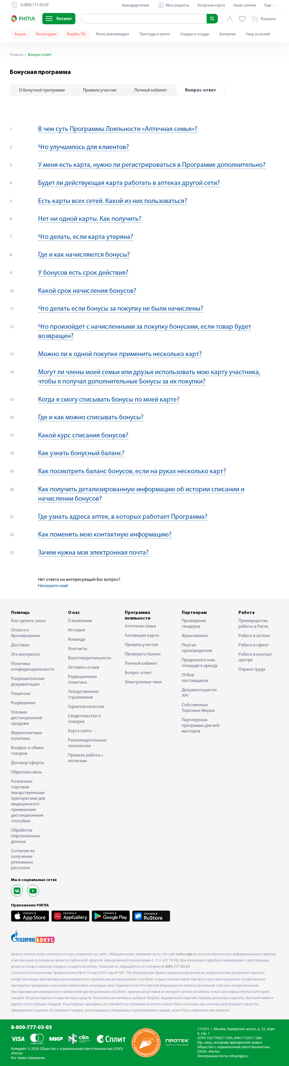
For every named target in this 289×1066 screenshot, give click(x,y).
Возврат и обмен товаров (27, 751)
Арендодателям (135, 5)
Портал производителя (197, 648)
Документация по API (199, 693)
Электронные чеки (143, 682)
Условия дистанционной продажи (26, 718)
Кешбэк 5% (76, 34)
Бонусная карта (211, 5)
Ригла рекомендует (112, 34)
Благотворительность (88, 658)
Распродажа (46, 34)
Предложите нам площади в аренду (200, 663)
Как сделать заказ (28, 621)
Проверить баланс (143, 654)
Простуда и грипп (154, 34)
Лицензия (20, 694)
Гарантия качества (86, 707)
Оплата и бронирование (25, 633)
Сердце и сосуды (194, 34)
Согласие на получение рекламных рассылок (23, 859)
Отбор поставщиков (195, 678)
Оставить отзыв (83, 667)
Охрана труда (251, 669)
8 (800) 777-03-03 (176, 967)
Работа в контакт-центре (255, 657)
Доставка (20, 645)
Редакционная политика (82, 680)
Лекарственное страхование (83, 695)
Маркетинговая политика (26, 736)
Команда (76, 639)
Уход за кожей (258, 34)
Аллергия (227, 34)
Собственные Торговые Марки (198, 708)
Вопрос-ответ (138, 673)
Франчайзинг (195, 636)
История (76, 630)
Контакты (77, 649)
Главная (16, 55)
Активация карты (142, 635)
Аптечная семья (140, 626)
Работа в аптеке (254, 636)
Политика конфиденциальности (31, 667)
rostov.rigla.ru (186, 954)
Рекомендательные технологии (87, 743)
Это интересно (25, 654)
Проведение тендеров (194, 624)
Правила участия (141, 645)
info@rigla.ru (238, 1056)
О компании (80, 621)
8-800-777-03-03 (31, 1027)
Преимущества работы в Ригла (253, 624)
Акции (20, 34)
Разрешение (23, 703)
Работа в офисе (253, 645)
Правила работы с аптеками (85, 758)
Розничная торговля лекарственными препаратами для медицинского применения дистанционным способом (28, 801)
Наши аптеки (244, 5)
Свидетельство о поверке (84, 719)
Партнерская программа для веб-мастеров (201, 726)
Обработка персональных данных (25, 836)
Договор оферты (27, 763)
